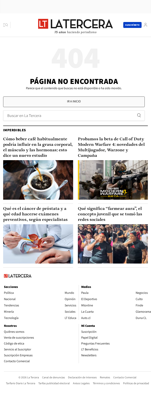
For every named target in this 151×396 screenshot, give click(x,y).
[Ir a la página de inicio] (75, 25)
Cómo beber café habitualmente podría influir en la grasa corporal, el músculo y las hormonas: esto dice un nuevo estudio (38, 147)
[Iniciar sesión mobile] (145, 24)
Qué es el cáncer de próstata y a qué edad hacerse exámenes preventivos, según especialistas (35, 214)
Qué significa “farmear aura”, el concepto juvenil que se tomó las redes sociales (110, 214)
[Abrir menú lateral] (6, 25)
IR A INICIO (74, 101)
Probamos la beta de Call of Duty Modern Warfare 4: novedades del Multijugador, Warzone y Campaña (111, 147)
